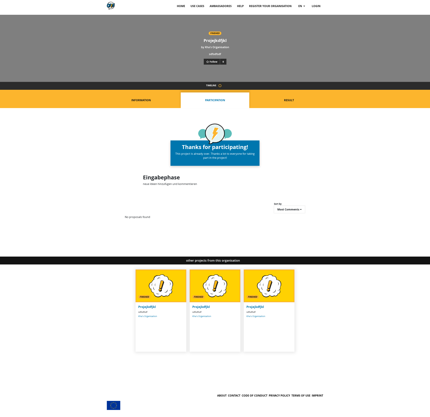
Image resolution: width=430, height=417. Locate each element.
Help (240, 6)
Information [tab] (141, 100)
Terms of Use (300, 395)
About (222, 395)
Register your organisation (270, 6)
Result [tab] (289, 100)
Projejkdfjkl (147, 307)
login (316, 6)
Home (181, 6)
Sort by (278, 203)
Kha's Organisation (217, 47)
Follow (213, 61)
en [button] (300, 6)
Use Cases (197, 6)
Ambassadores (221, 6)
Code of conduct (254, 395)
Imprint (317, 395)
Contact (234, 395)
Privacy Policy (279, 395)
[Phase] (220, 85)
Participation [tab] (215, 100)
